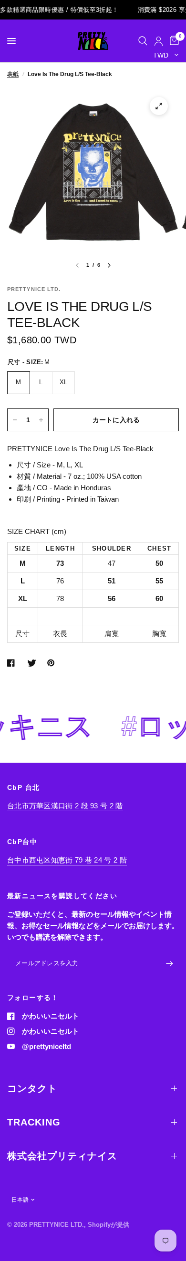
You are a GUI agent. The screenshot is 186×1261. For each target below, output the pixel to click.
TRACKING (34, 1122)
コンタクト (32, 1088)
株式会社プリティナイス (62, 1156)
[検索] (143, 40)
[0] (172, 40)
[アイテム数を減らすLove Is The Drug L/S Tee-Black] (15, 420)
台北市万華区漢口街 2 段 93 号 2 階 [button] (65, 806)
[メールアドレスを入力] (169, 963)
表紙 (13, 74)
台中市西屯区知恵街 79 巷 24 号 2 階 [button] (67, 860)
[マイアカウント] (158, 40)
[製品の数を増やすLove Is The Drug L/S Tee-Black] (41, 420)
